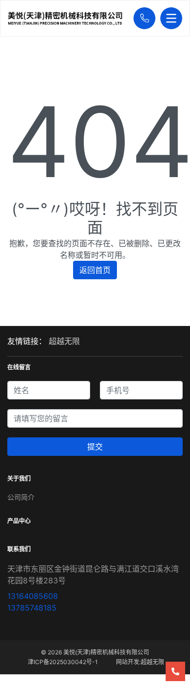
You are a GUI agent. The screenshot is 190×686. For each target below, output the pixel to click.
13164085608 (32, 596)
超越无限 (64, 341)
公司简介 (21, 497)
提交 (95, 446)
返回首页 (95, 270)
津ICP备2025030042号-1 (63, 662)
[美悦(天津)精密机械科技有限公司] (68, 18)
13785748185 (32, 608)
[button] (142, 18)
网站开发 (127, 662)
